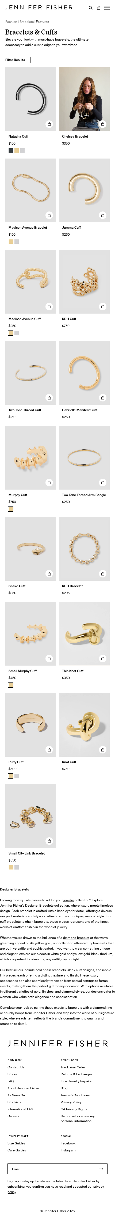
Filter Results (15, 60)
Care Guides (16, 1150)
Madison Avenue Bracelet (28, 227)
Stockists (14, 1102)
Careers (13, 1116)
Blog (64, 1088)
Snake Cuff (17, 586)
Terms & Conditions (75, 1095)
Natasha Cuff (18, 136)
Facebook (68, 1143)
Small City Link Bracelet (27, 853)
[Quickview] (49, 124)
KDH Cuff (69, 319)
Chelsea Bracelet (75, 136)
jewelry (68, 900)
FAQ (10, 1081)
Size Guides (16, 1143)
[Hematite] (11, 150)
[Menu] (107, 8)
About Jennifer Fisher (23, 1088)
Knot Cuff (69, 762)
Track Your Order (73, 1067)
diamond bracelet (76, 937)
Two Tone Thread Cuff (25, 410)
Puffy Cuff (16, 762)
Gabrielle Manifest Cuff (79, 410)
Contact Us (15, 1067)
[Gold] (16, 150)
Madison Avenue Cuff (25, 319)
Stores (12, 1074)
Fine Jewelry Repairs (76, 1081)
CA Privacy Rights (74, 1109)
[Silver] (22, 150)
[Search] (90, 7)
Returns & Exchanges (76, 1074)
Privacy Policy (71, 1102)
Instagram (68, 1150)
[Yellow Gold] (11, 776)
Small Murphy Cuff (23, 671)
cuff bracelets (10, 921)
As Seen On (16, 1095)
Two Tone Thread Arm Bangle (84, 495)
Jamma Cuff (71, 227)
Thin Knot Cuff (72, 671)
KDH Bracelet (72, 586)
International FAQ (20, 1109)
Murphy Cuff (18, 495)
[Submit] (100, 1169)
